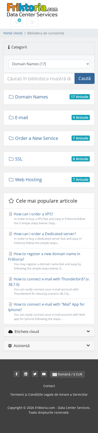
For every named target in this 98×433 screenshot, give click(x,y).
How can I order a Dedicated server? (47, 238)
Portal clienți (13, 33)
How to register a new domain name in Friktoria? (44, 260)
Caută (84, 78)
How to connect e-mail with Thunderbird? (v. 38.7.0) (49, 286)
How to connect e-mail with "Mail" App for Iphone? (46, 311)
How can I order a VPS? (49, 218)
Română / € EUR (69, 374)
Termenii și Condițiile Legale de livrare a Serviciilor (49, 394)
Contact (49, 386)
